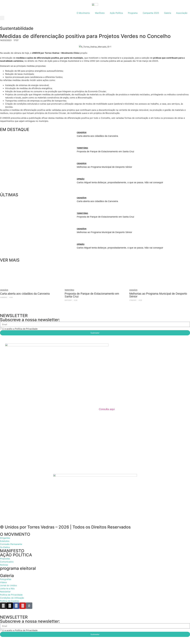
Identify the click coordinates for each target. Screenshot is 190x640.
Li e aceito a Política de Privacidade (19, 328)
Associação (181, 13)
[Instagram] (3, 605)
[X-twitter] (9, 605)
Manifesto (100, 13)
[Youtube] (22, 605)
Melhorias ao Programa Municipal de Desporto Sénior (104, 167)
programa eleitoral (18, 568)
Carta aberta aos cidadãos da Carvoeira (97, 136)
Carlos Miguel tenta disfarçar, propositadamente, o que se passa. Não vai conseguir (120, 182)
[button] (2, 18)
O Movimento (83, 13)
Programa (133, 13)
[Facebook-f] (16, 605)
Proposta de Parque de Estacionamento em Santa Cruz (105, 151)
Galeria (167, 13)
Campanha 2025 (151, 13)
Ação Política (116, 13)
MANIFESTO (12, 550)
